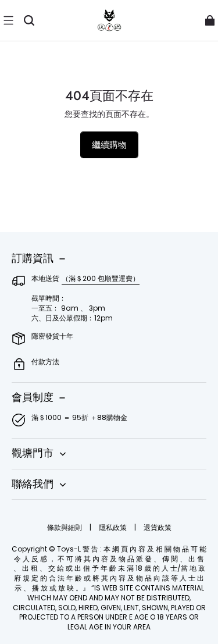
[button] (8, 20)
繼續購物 (109, 144)
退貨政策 (157, 527)
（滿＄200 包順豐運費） (101, 278)
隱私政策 (113, 527)
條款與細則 (65, 527)
